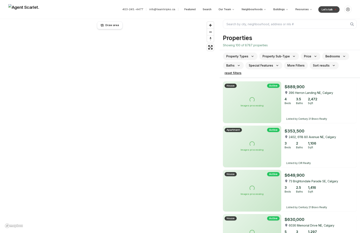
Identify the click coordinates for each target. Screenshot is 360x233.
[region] (110, 125)
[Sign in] (348, 9)
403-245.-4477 (132, 9)
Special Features (261, 65)
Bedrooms (332, 56)
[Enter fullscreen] (210, 47)
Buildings (279, 9)
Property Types (237, 56)
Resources (302, 9)
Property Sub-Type (276, 56)
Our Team (225, 9)
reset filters (233, 73)
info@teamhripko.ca (162, 9)
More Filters (296, 65)
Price (307, 56)
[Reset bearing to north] (210, 38)
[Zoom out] (210, 32)
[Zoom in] (210, 25)
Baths (230, 65)
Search (207, 9)
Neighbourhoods (252, 9)
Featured (190, 9)
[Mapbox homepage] (14, 225)
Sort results (321, 65)
